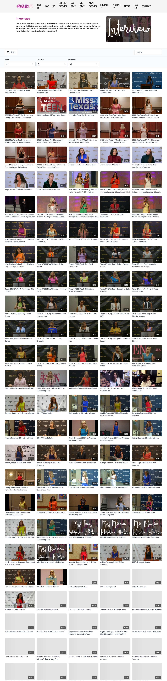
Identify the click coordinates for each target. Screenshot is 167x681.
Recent (127, 6)
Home (47, 6)
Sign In (39, 6)
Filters (13, 52)
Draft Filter (40, 59)
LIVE (53, 6)
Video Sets (136, 6)
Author (7, 59)
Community (146, 6)
